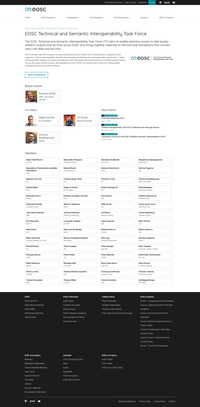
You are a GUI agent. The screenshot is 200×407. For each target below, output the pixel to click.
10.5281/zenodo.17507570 (109, 124)
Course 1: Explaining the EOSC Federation (157, 301)
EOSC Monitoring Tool (113, 2)
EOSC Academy (96, 18)
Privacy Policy (145, 401)
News (65, 363)
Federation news (70, 321)
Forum (152, 2)
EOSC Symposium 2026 (73, 359)
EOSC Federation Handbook (74, 313)
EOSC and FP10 (31, 301)
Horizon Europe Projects (112, 309)
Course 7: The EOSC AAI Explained (154, 346)
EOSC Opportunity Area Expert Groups (117, 313)
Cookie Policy (159, 401)
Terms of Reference (36, 75)
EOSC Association (121, 18)
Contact (172, 401)
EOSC (27, 18)
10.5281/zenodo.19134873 (109, 134)
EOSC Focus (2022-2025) (112, 368)
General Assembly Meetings (36, 368)
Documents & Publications (35, 392)
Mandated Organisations (35, 363)
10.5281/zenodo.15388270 (109, 115)
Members (29, 359)
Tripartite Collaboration (111, 305)
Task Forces (30, 372)
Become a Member (33, 388)
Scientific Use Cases (71, 305)
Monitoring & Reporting (34, 313)
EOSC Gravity (107, 359)
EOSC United (107, 363)
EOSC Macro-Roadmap (34, 305)
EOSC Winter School (71, 380)
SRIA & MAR (30, 309)
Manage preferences (127, 401)
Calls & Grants (130, 2)
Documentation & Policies (73, 317)
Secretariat (29, 380)
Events (66, 368)
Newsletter (142, 2)
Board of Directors (32, 376)
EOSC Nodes (68, 301)
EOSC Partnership (109, 301)
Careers (28, 384)
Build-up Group (69, 309)
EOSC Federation (48, 18)
